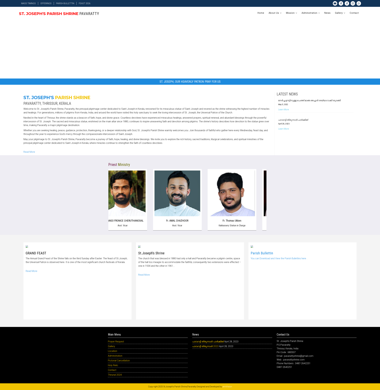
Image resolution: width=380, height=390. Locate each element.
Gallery (339, 13)
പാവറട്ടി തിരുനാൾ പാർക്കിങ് (293, 114)
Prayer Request (116, 341)
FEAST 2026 (84, 3)
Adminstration (309, 13)
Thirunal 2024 (115, 374)
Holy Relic (113, 365)
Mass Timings (28, 3)
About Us (274, 13)
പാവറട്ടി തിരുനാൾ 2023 (205, 346)
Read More (29, 151)
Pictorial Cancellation (119, 360)
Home (261, 13)
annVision (227, 386)
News (327, 13)
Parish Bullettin (65, 3)
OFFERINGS (46, 3)
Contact (354, 13)
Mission (290, 13)
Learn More (283, 104)
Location (112, 351)
